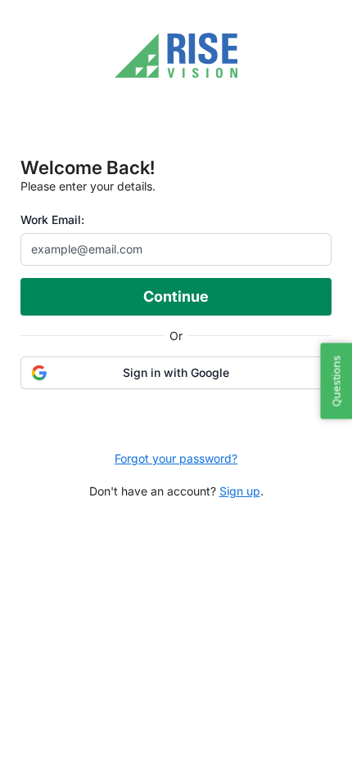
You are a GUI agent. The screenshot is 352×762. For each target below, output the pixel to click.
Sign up (239, 491)
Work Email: (52, 219)
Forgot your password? (176, 458)
